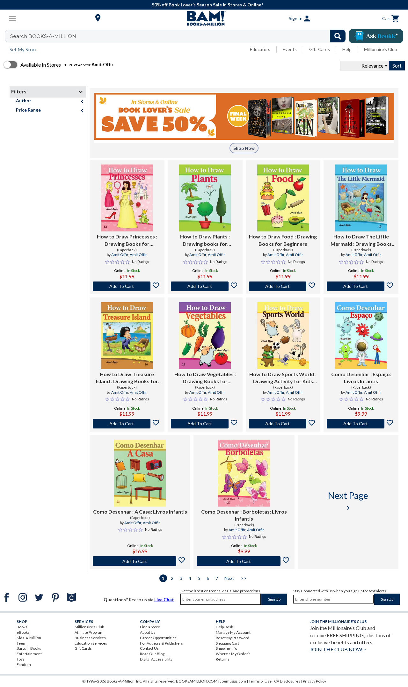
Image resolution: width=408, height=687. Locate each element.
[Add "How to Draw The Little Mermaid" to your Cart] (361, 286)
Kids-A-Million (29, 637)
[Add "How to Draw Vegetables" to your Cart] (205, 423)
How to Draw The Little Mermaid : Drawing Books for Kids (361, 240)
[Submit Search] (338, 36)
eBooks (23, 632)
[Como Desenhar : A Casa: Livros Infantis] (140, 473)
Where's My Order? (233, 653)
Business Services (90, 637)
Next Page (348, 500)
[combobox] (179, 36)
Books (22, 627)
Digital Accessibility (156, 659)
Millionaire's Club (380, 49)
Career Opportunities (158, 637)
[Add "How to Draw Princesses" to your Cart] (127, 286)
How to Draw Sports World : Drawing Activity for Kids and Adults (283, 378)
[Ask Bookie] (376, 36)
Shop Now (244, 148)
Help (347, 49)
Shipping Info (226, 648)
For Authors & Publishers (161, 643)
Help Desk (224, 627)
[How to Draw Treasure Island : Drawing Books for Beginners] (126, 336)
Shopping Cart (227, 643)
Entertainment (29, 653)
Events (290, 49)
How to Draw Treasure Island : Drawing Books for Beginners (127, 378)
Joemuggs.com (233, 681)
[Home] (204, 18)
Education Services (91, 643)
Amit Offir (119, 254)
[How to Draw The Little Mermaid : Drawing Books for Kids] (361, 198)
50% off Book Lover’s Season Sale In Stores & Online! (207, 4)
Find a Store (150, 627)
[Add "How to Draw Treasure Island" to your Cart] (127, 423)
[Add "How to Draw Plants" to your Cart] (205, 286)
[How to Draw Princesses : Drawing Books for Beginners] (126, 198)
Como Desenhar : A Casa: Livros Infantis (140, 511)
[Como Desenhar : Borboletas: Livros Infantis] (243, 473)
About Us (148, 632)
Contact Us (149, 648)
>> (243, 578)
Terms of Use (260, 681)
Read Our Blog (152, 653)
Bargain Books (29, 648)
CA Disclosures (287, 681)
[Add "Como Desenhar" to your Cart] (361, 423)
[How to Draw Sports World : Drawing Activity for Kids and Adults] (283, 336)
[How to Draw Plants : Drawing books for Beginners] (205, 198)
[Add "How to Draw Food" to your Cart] (283, 286)
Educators (260, 49)
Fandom (24, 664)
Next (229, 578)
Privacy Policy (314, 681)
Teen (21, 643)
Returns (222, 659)
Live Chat (164, 599)
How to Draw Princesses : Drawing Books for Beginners (127, 240)
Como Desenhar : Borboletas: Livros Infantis (244, 515)
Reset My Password (232, 637)
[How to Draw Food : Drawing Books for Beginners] (283, 198)
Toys (21, 659)
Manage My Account (233, 632)
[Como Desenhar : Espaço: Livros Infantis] (361, 336)
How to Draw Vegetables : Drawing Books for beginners (205, 378)
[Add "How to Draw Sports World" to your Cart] (283, 423)
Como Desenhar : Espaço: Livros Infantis (361, 377)
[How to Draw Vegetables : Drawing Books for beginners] (205, 336)
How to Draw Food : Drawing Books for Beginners (283, 239)
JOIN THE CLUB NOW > (338, 649)
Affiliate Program (89, 632)
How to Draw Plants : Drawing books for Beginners (205, 240)
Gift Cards (319, 49)
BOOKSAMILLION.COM (196, 681)
